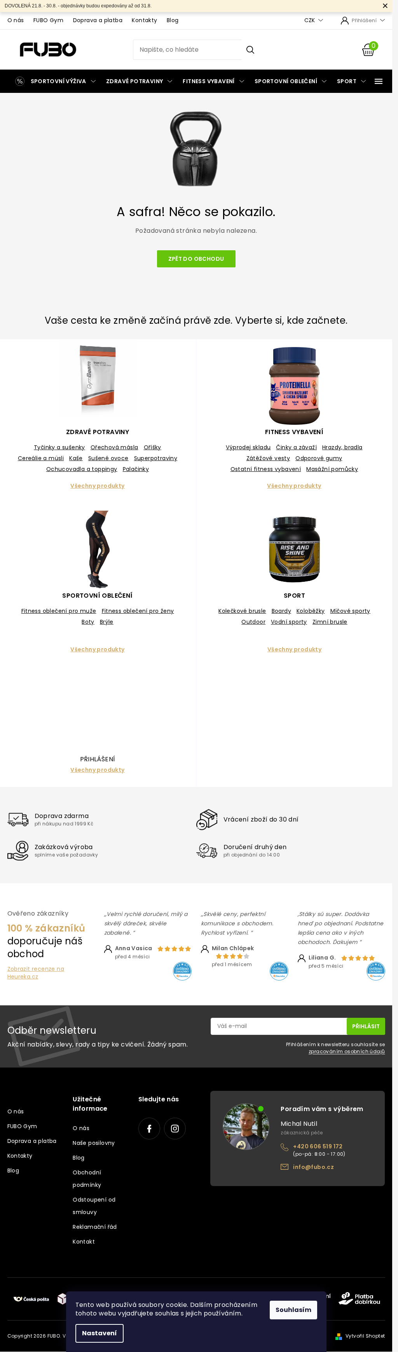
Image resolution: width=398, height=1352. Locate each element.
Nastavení (99, 1333)
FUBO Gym (48, 20)
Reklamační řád (95, 1227)
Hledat (250, 50)
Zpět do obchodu (196, 259)
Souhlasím (293, 1309)
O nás (15, 20)
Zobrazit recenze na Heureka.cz (36, 972)
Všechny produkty (97, 486)
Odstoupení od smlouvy (94, 1206)
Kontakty (144, 20)
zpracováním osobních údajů (347, 1051)
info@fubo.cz (313, 1167)
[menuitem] (54, 81)
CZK (310, 20)
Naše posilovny (94, 1143)
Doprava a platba (97, 20)
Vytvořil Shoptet (365, 1336)
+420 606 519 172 (317, 1146)
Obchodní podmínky (87, 1179)
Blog (173, 20)
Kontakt (84, 1242)
